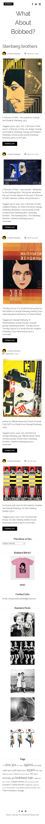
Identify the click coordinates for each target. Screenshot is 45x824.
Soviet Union (22, 439)
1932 (40, 770)
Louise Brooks (18, 784)
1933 (4, 774)
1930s (31, 770)
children (7, 782)
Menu (9, 4)
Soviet (33, 520)
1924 (35, 765)
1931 (37, 770)
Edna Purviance (28, 207)
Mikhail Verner (28, 436)
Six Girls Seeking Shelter (19, 520)
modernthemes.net (30, 815)
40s (18, 765)
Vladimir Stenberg (19, 218)
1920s (12, 126)
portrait (21, 788)
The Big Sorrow (32, 326)
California (37, 778)
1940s (11, 774)
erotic (26, 782)
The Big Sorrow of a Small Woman (17, 328)
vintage (20, 790)
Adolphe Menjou (9, 207)
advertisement (25, 774)
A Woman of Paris (16, 129)
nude (17, 788)
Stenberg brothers (17, 326)
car (3, 782)
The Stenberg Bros (19, 215)
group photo (34, 782)
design (31, 129)
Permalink (10, 144)
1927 (18, 126)
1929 (18, 433)
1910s (21, 765)
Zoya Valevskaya (19, 331)
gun (19, 436)
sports (38, 788)
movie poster (17, 135)
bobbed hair (24, 778)
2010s (16, 774)
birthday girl (8, 778)
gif (29, 782)
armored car (30, 433)
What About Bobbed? (23, 22)
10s (3, 765)
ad (19, 774)
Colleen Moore (17, 781)
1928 (14, 770)
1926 (4, 770)
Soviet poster (8, 213)
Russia (5, 520)
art (26, 129)
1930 (24, 770)
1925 (39, 765)
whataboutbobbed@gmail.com (22, 599)
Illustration (16, 210)
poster (26, 135)
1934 (7, 774)
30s (13, 765)
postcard (28, 788)
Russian (25, 323)
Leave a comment (18, 138)
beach (36, 774)
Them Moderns (9, 790)
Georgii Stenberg (20, 320)
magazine (28, 785)
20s (22, 126)
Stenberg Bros (21, 213)
